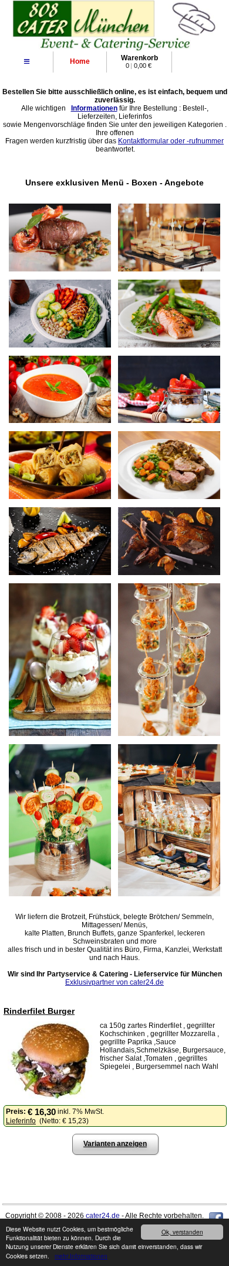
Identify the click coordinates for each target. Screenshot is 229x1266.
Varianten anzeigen (115, 1144)
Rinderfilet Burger (39, 1011)
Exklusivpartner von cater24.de (114, 982)
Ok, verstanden (182, 1231)
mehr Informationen (81, 1255)
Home (80, 61)
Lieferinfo (21, 1121)
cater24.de (103, 1216)
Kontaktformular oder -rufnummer (171, 141)
